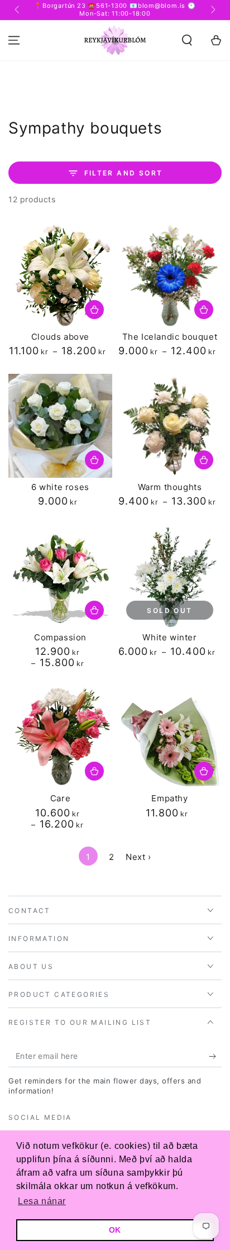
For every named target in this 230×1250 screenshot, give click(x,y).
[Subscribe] (215, 1056)
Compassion (60, 637)
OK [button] (115, 1229)
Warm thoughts (170, 487)
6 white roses (60, 487)
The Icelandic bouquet (170, 336)
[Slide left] (17, 10)
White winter (169, 637)
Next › (138, 857)
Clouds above (60, 336)
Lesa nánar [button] (42, 1201)
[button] (187, 40)
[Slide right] (212, 10)
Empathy (169, 798)
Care (60, 798)
